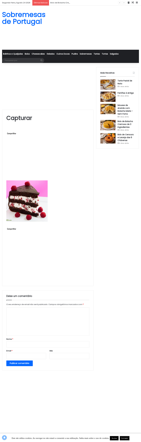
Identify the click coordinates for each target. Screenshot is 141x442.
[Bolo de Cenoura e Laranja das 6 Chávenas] (108, 138)
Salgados (114, 53)
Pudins (75, 53)
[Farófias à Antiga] (108, 97)
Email (9, 350)
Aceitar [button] (114, 438)
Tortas (105, 53)
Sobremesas (86, 53)
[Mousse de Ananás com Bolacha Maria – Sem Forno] (108, 109)
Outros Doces (63, 53)
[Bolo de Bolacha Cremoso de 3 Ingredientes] (108, 125)
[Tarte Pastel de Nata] (108, 84)
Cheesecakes (38, 53)
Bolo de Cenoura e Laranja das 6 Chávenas (126, 137)
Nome (9, 339)
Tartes (97, 53)
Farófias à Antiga (126, 93)
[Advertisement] (94, 27)
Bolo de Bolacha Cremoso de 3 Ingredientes (70, 2)
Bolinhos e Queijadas (13, 53)
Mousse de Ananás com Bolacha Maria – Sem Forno (125, 109)
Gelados (51, 53)
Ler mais (124, 438)
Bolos (27, 53)
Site (51, 350)
